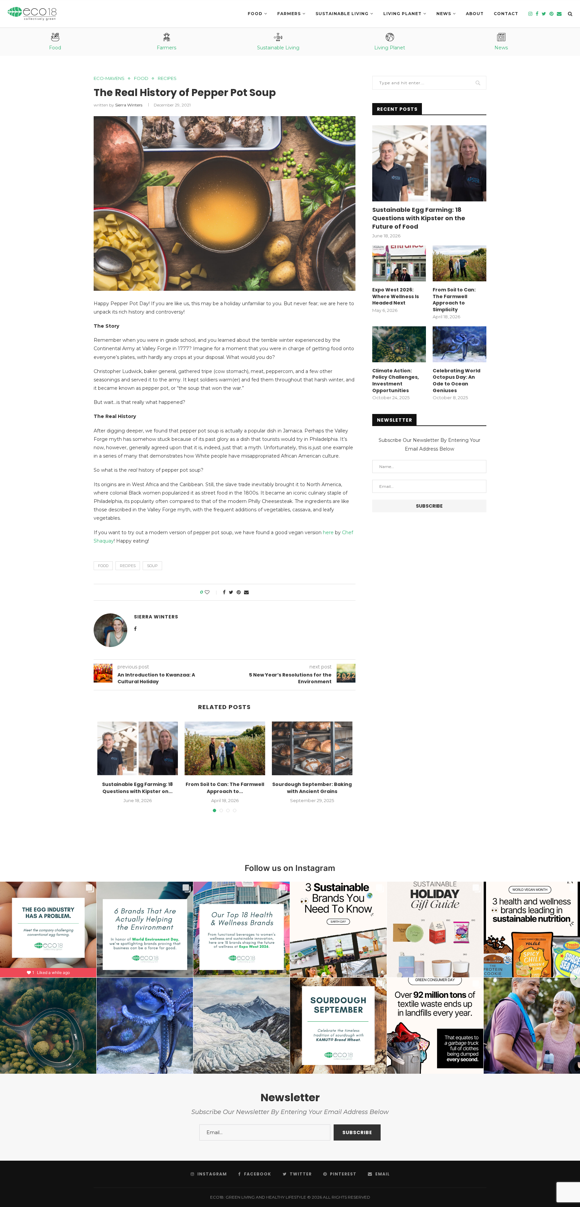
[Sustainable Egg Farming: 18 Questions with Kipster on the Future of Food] (137, 748)
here (328, 532)
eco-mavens (109, 78)
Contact (506, 13)
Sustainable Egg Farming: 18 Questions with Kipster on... (137, 788)
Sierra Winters (128, 104)
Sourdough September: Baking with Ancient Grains (312, 788)
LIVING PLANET (402, 13)
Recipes (167, 78)
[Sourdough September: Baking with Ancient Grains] (312, 748)
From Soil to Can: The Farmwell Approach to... (225, 788)
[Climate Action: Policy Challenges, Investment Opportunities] (399, 344)
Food (255, 13)
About (475, 13)
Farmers (289, 13)
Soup (152, 565)
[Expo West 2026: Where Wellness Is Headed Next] (399, 263)
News (443, 13)
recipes (128, 565)
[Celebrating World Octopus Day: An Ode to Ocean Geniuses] (459, 344)
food (103, 565)
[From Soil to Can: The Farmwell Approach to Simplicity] (225, 748)
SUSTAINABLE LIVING (342, 13)
